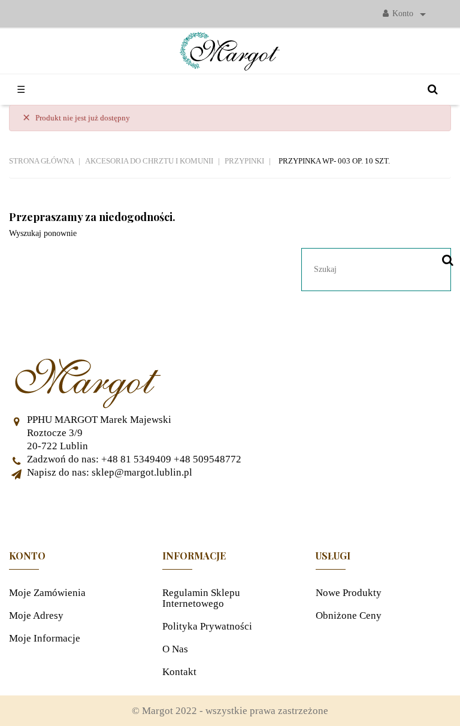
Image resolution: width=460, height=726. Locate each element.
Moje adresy (36, 615)
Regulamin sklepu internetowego (201, 598)
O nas (175, 649)
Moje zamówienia (47, 592)
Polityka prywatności (207, 626)
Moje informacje (44, 638)
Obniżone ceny (349, 615)
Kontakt (179, 671)
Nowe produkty (349, 592)
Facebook (230, 509)
